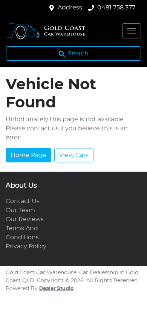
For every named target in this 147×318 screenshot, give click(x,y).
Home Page (28, 155)
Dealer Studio (56, 288)
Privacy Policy (26, 246)
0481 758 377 (116, 8)
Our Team (20, 210)
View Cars (74, 155)
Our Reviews (25, 219)
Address (70, 8)
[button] (131, 30)
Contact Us (23, 201)
